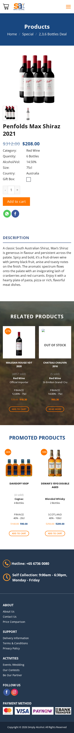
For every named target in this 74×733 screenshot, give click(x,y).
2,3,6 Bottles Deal (53, 34)
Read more (55, 409)
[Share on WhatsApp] (7, 213)
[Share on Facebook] (15, 213)
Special (28, 34)
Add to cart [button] (19, 409)
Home (12, 34)
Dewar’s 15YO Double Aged (55, 485)
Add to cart (16, 201)
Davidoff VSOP (19, 483)
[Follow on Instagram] (14, 692)
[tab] (37, 237)
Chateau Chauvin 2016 (55, 364)
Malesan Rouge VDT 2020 (19, 364)
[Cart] (6, 7)
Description (16, 237)
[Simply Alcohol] (19, 6)
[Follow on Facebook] (6, 692)
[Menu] (68, 6)
